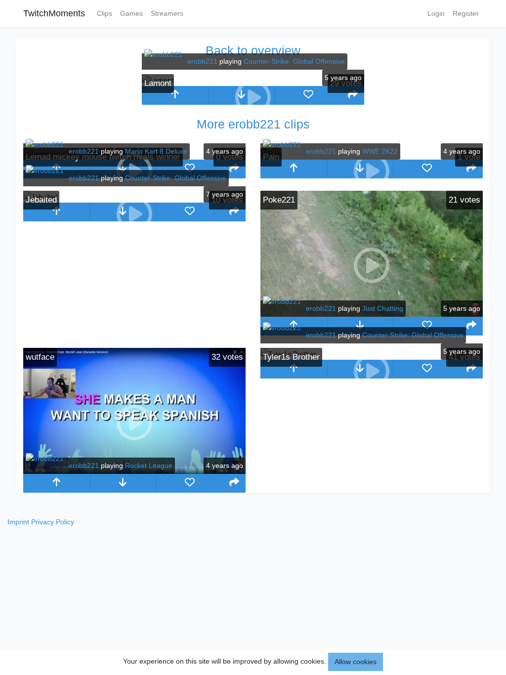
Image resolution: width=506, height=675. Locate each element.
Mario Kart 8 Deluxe (156, 151)
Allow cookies (356, 662)
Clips (104, 13)
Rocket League (148, 465)
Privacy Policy (52, 522)
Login (436, 13)
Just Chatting (382, 308)
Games (131, 13)
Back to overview (253, 50)
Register (466, 13)
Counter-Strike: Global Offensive (294, 61)
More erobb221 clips (253, 124)
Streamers (167, 13)
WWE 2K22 (380, 151)
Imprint (18, 522)
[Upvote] (175, 95)
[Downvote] (360, 326)
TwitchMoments (54, 13)
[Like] (308, 95)
